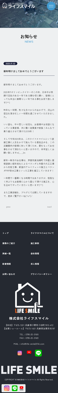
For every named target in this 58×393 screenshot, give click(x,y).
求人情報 (35, 264)
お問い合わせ (8, 274)
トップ (5, 233)
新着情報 (6, 264)
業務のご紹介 (8, 243)
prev (8, 206)
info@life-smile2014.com (32, 343)
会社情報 (35, 253)
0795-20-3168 (32, 334)
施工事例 (35, 243)
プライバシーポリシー (41, 274)
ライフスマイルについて (42, 233)
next (49, 206)
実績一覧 (6, 253)
